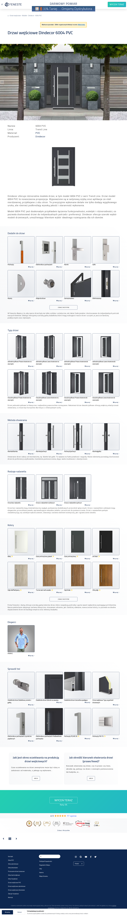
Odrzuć (19, 912)
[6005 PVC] (16, 839)
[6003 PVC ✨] (3, 839)
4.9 (63, 816)
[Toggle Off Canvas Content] (2, 4)
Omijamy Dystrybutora (77, 9)
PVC (38, 133)
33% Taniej (50, 9)
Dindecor (40, 136)
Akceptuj (7, 912)
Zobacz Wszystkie (63, 830)
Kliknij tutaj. (81, 24)
